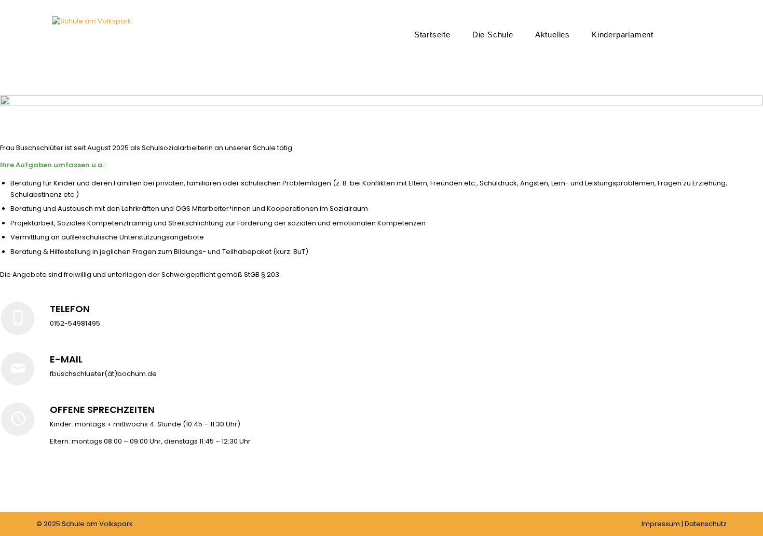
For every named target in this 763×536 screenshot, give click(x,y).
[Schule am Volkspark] (91, 50)
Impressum (661, 524)
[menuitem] (432, 34)
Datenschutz (706, 524)
